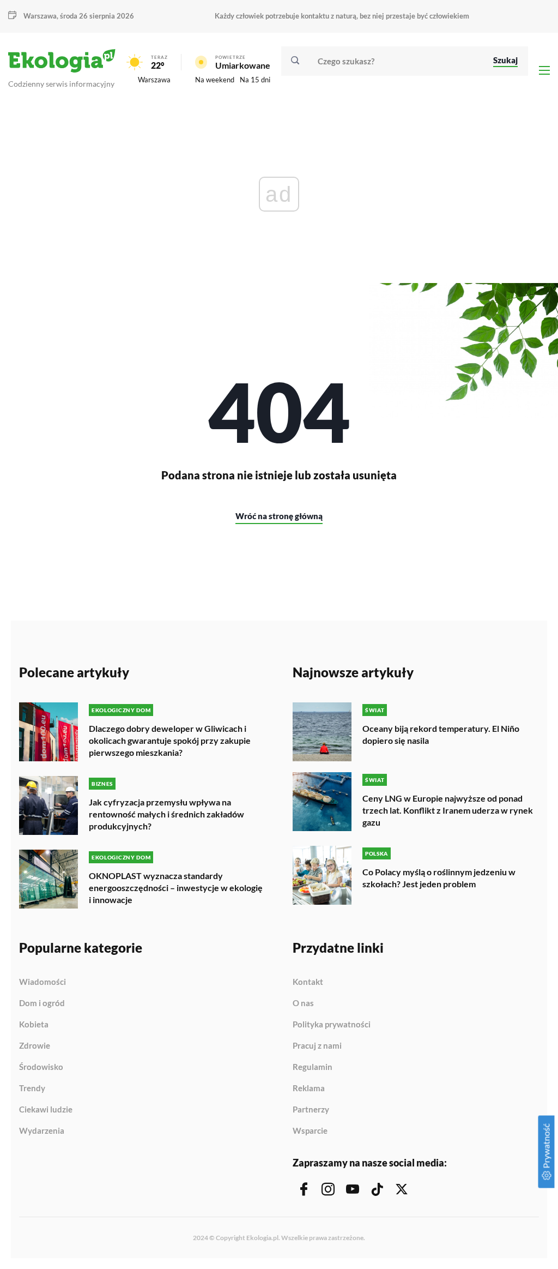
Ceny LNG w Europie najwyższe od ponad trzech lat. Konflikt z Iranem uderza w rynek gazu (447, 810)
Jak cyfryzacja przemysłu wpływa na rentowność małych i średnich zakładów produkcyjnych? (166, 814)
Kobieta (33, 1024)
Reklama (309, 1088)
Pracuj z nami (317, 1046)
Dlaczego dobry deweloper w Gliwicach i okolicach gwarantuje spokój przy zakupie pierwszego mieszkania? (170, 740)
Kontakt (308, 982)
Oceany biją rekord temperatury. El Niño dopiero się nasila (440, 734)
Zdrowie (34, 1046)
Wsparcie (310, 1131)
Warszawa (154, 79)
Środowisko (41, 1067)
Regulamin (312, 1067)
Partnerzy (311, 1109)
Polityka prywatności (332, 1024)
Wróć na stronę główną (279, 516)
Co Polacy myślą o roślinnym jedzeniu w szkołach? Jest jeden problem (438, 878)
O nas (303, 1003)
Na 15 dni (255, 79)
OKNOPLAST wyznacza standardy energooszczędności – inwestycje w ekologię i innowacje (176, 887)
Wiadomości (42, 982)
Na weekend (214, 79)
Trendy (32, 1088)
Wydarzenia (41, 1131)
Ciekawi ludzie (45, 1109)
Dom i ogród (42, 1003)
